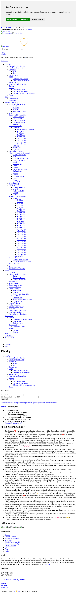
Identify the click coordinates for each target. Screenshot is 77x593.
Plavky (7, 346)
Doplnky (11, 378)
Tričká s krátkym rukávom (21, 372)
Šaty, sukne (12, 361)
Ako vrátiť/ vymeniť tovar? (13, 423)
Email (3, 395)
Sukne (15, 363)
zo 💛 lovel (17, 591)
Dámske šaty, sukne (19, 381)
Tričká (11, 369)
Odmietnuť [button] (24, 19)
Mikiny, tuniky (13, 374)
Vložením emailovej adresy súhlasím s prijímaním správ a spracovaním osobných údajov (29, 403)
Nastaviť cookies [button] (37, 19)
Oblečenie (8, 344)
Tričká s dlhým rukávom (20, 370)
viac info (47, 564)
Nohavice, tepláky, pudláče (17, 376)
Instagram (4, 587)
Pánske (11, 387)
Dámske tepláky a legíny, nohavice (24, 385)
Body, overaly (13, 367)
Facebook (4, 583)
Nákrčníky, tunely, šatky (16, 360)
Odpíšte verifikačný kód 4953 (10, 397)
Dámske (11, 379)
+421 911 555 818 (6, 580)
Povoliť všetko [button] (12, 19)
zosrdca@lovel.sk (19, 580)
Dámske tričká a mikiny (20, 383)
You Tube (4, 585)
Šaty (14, 365)
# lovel (4, 407)
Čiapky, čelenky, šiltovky (17, 358)
